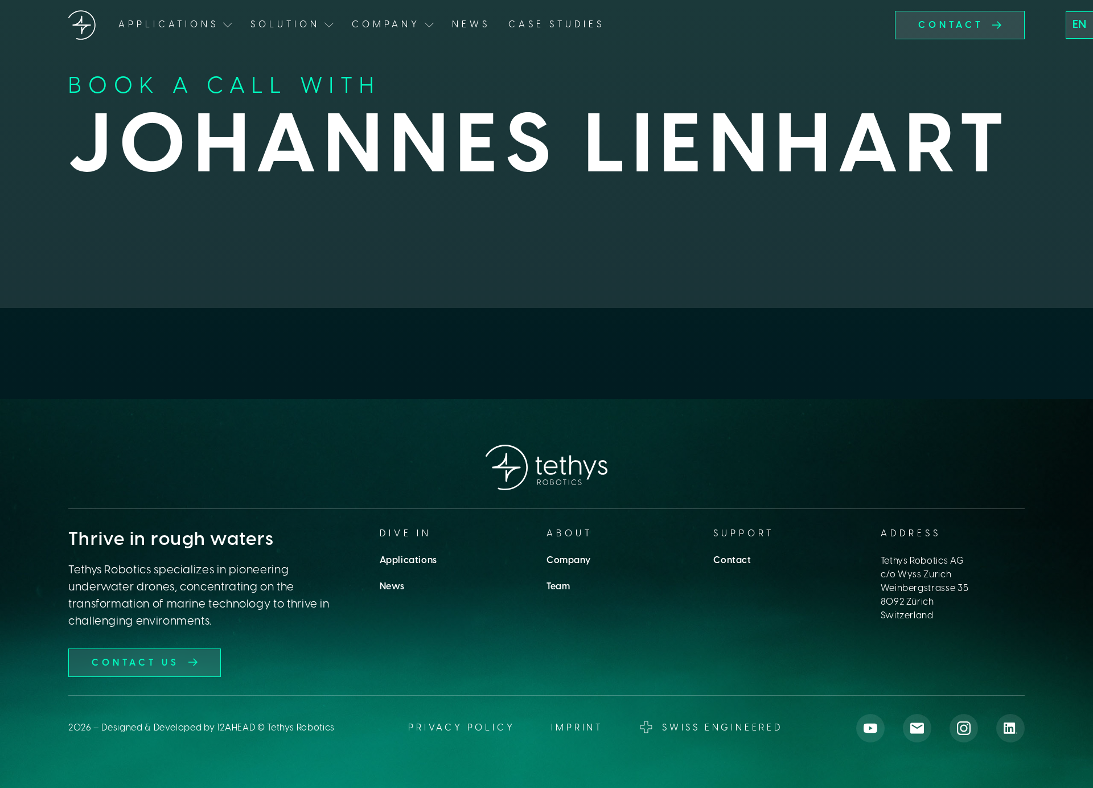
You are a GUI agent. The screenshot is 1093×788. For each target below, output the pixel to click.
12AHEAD (236, 728)
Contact (732, 560)
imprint (577, 728)
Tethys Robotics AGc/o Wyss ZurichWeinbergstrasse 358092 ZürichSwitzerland (925, 588)
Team (558, 587)
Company (568, 560)
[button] (1079, 25)
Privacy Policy (461, 728)
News (471, 25)
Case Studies (556, 25)
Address (911, 534)
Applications (408, 560)
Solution (285, 25)
